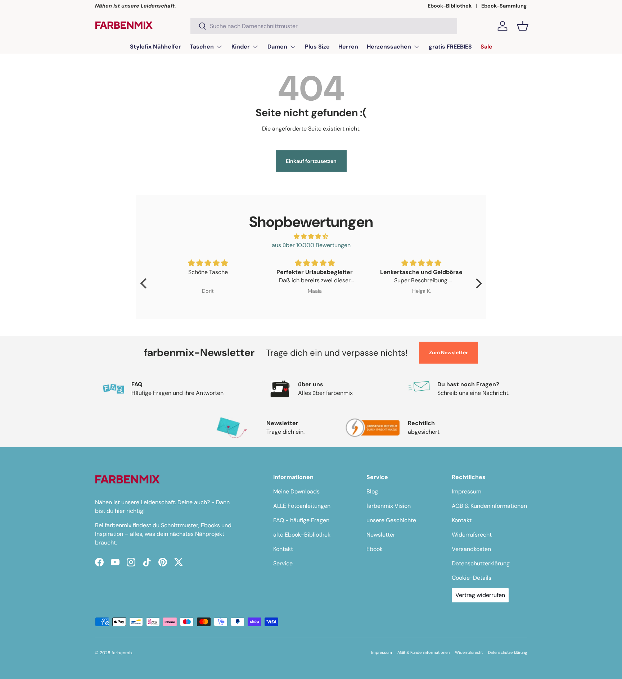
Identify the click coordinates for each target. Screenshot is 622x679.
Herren (348, 46)
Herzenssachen (389, 46)
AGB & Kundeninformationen (489, 506)
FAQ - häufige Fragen (301, 520)
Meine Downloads (296, 491)
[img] (311, 236)
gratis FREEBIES (450, 46)
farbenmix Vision (388, 506)
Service (283, 563)
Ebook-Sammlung (504, 6)
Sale (486, 46)
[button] (523, 26)
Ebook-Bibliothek (450, 6)
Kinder (240, 46)
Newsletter (380, 534)
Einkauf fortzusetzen (311, 161)
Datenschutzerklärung (481, 563)
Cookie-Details (471, 578)
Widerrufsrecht (472, 534)
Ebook (374, 549)
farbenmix (122, 653)
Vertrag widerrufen (480, 595)
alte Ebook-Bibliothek (301, 534)
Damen (277, 46)
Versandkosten (471, 549)
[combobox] (323, 26)
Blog (372, 491)
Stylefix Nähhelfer (155, 46)
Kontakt (283, 549)
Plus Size (317, 46)
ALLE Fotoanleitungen (301, 506)
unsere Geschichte (391, 520)
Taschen (202, 46)
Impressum (466, 491)
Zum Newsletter (448, 352)
